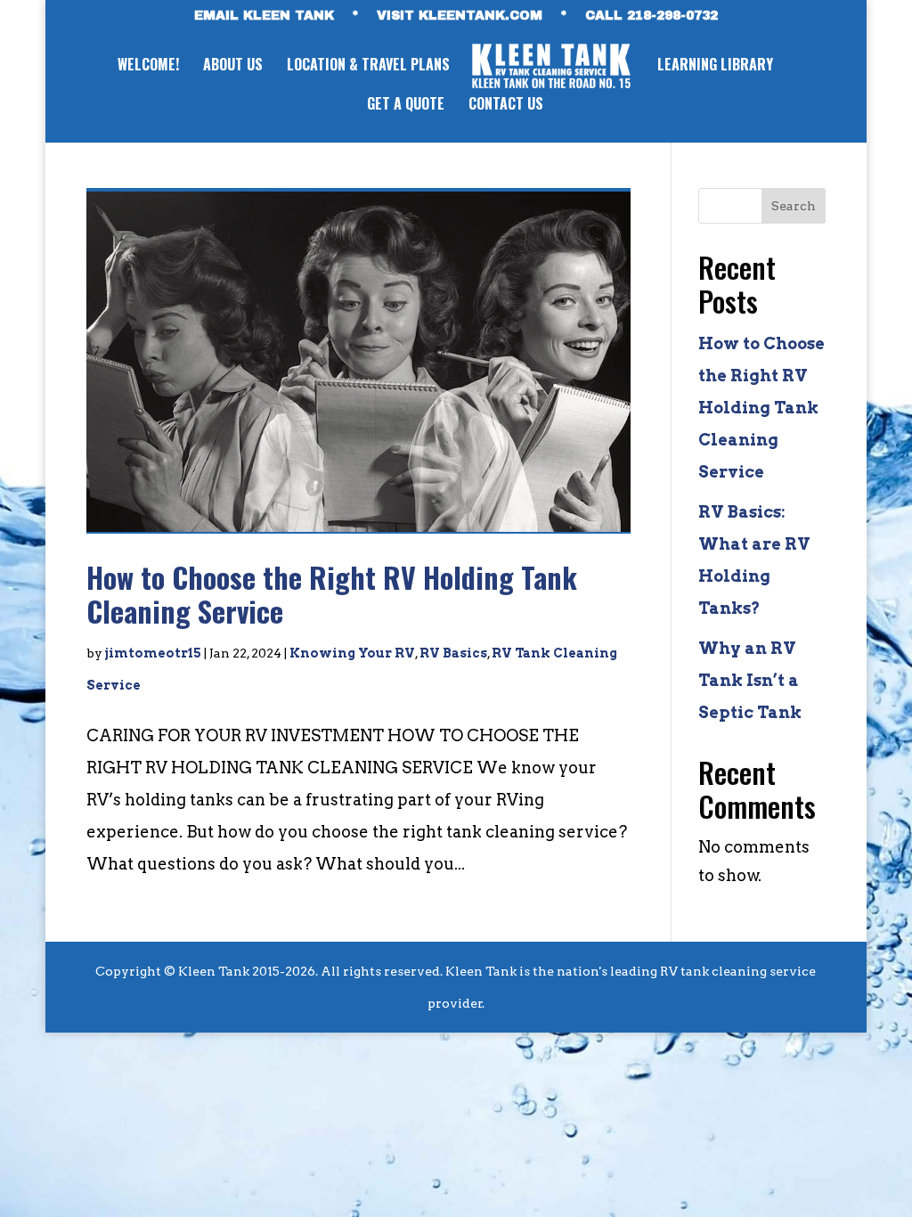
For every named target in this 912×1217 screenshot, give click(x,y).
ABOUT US (233, 66)
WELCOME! (148, 66)
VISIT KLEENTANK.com (459, 16)
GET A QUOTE (405, 105)
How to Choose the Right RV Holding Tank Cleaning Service (331, 594)
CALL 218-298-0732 (651, 16)
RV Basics (453, 653)
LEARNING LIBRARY (715, 66)
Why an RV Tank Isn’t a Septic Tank (750, 680)
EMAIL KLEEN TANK (264, 16)
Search (793, 206)
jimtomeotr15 (153, 653)
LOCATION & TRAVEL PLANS (368, 66)
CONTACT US (505, 105)
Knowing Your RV (352, 653)
